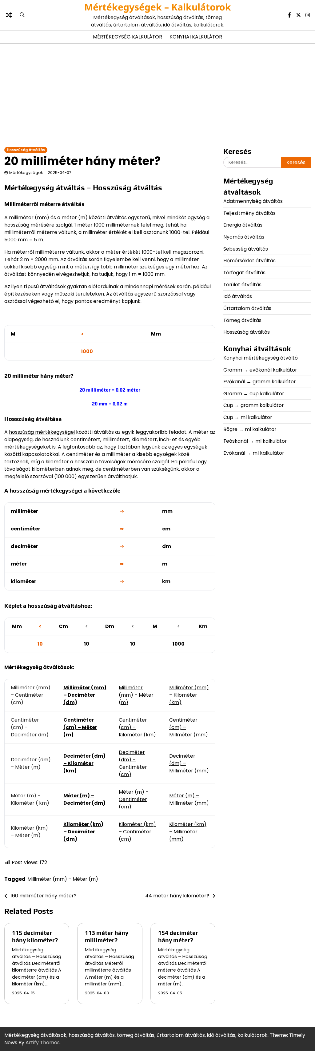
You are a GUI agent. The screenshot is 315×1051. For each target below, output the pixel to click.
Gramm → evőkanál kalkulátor (260, 369)
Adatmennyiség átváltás (253, 201)
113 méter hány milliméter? (106, 936)
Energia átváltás (242, 224)
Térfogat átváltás (244, 272)
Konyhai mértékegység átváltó (260, 357)
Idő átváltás (237, 296)
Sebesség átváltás (245, 248)
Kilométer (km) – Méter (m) (29, 831)
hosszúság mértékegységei (42, 432)
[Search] (22, 15)
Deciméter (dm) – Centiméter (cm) (133, 763)
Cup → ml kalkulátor (247, 417)
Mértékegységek (26, 172)
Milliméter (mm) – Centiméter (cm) (30, 695)
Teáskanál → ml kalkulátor (255, 441)
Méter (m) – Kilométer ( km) (30, 799)
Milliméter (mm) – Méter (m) (136, 695)
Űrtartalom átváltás (247, 308)
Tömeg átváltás (242, 320)
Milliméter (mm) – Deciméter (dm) (84, 695)
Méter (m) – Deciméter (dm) (84, 799)
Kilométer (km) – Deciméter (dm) (83, 832)
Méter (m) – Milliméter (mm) (189, 799)
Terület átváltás (242, 284)
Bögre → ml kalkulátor (249, 429)
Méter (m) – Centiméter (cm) (134, 799)
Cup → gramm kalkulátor (253, 405)
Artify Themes (43, 1042)
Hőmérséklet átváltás (249, 260)
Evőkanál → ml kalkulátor (253, 453)
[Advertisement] (157, 95)
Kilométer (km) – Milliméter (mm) (187, 832)
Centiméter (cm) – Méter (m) (80, 727)
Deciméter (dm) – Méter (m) (31, 763)
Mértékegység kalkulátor (127, 36)
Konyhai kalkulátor (195, 36)
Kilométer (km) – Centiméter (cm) (137, 832)
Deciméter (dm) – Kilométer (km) (84, 763)
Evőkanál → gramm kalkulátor (259, 381)
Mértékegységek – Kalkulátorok (157, 7)
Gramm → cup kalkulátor (253, 393)
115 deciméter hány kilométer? (35, 936)
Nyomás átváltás (243, 236)
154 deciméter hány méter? (178, 936)
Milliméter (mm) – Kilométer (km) (189, 695)
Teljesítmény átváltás (249, 213)
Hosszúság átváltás (26, 149)
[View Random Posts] (9, 15)
